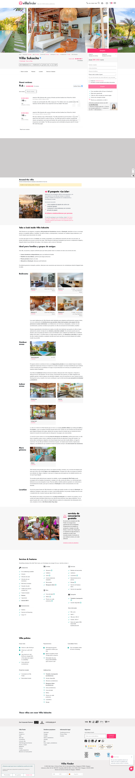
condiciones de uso (99, 80)
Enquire (102, 86)
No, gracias (18, 774)
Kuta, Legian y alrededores (50, 743)
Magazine (21, 746)
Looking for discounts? (111, 736)
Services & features (50, 71)
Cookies (62, 736)
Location (41, 71)
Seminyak (22, 61)
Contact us (21, 734)
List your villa (22, 741)
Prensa (21, 748)
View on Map (29, 61)
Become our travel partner (25, 751)
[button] (51, 228)
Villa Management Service (25, 743)
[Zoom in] (133, 170)
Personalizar (7, 774)
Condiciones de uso (65, 732)
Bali (44, 741)
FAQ (20, 736)
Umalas (45, 736)
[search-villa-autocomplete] (98, 3)
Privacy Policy (63, 734)
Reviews (33, 71)
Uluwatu (46, 739)
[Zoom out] (133, 172)
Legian (45, 744)
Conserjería (22, 739)
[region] (67, 157)
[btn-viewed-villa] (107, 3)
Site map (21, 737)
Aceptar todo (29, 774)
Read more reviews (25, 129)
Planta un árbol (23, 744)
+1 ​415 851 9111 (93, 104)
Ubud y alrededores (48, 737)
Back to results (24, 71)
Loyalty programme (24, 750)
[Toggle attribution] (133, 176)
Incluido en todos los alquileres (70, 542)
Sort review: (22, 91)
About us (21, 732)
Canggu (46, 734)
